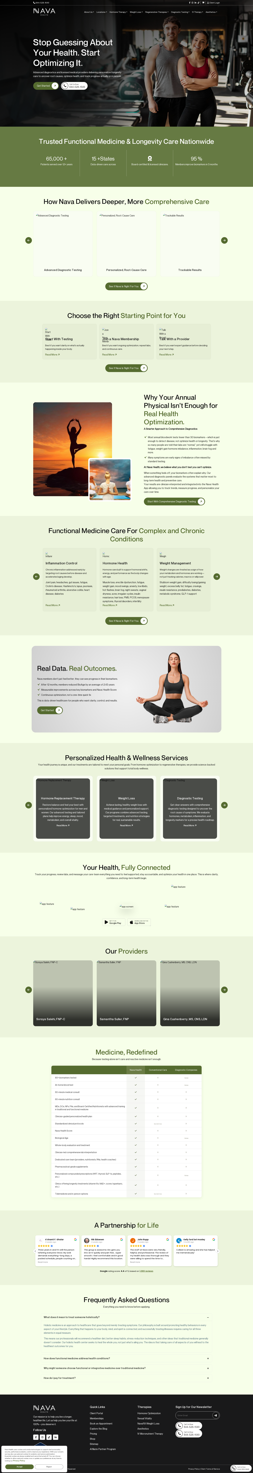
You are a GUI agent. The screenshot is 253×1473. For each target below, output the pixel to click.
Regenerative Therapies (156, 12)
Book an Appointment (101, 1423)
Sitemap (94, 1443)
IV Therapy (196, 12)
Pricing (93, 1433)
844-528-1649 (42, 2)
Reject (49, 1466)
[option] (63, 244)
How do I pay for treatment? (60, 1378)
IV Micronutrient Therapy (150, 1433)
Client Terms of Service (210, 1469)
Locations (101, 12)
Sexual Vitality (144, 1418)
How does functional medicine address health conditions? (77, 1358)
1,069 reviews (146, 1271)
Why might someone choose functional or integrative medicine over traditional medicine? (95, 1368)
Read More (51, 354)
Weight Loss (135, 12)
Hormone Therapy (118, 12)
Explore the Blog (98, 1428)
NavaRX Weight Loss (148, 1423)
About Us (88, 12)
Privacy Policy (194, 1469)
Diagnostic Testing (179, 12)
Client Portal (96, 1413)
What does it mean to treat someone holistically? (72, 1317)
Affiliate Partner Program (103, 1449)
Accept (19, 1466)
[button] (218, 1251)
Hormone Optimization (149, 1413)
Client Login (214, 2)
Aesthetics (211, 12)
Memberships (97, 1418)
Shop (92, 1438)
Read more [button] (89, 1262)
